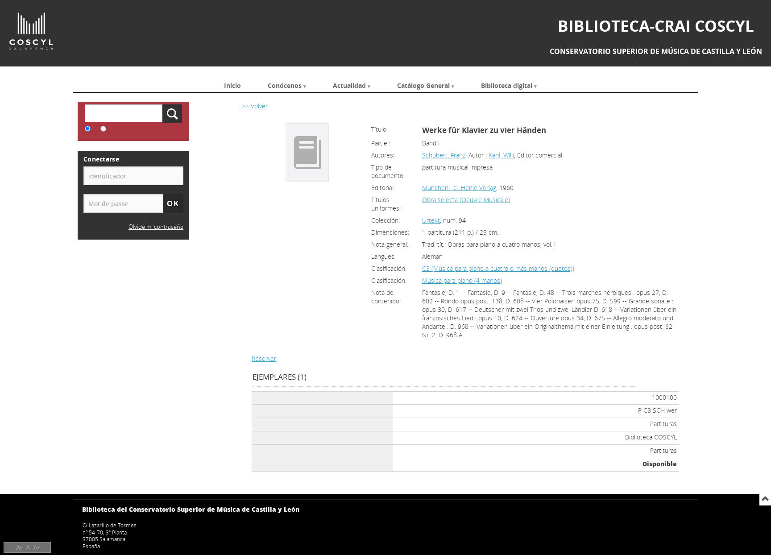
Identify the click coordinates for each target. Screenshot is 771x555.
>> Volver (255, 106)
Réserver (264, 358)
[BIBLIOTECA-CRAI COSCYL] (31, 31)
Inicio (232, 85)
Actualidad (349, 85)
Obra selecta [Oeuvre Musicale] (466, 199)
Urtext (431, 220)
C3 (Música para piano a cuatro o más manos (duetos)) (498, 268)
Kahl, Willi (501, 155)
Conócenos (285, 85)
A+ (37, 547)
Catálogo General (423, 85)
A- (19, 547)
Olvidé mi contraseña (155, 227)
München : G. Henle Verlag (459, 187)
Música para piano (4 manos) (462, 280)
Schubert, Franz (443, 155)
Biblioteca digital (506, 85)
